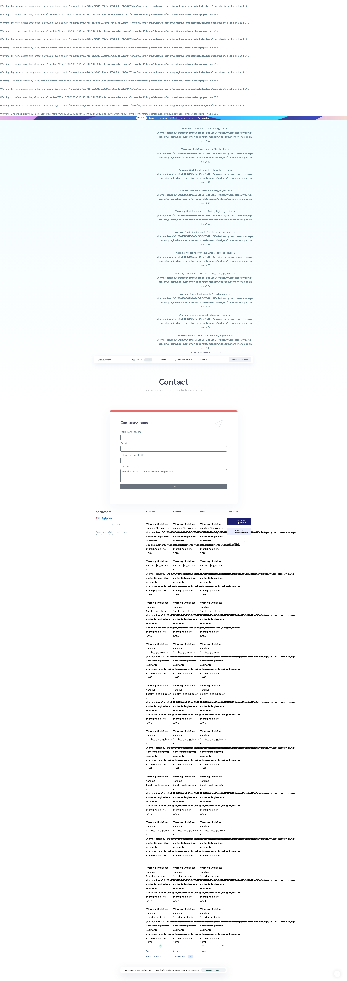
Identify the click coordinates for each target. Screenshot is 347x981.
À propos (177, 946)
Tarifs (163, 359)
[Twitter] (109, 238)
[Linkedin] (95, 238)
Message (125, 466)
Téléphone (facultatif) (132, 455)
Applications (141, 359)
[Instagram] (105, 238)
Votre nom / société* (131, 431)
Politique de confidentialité (199, 352)
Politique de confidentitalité (212, 946)
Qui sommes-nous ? (183, 359)
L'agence (204, 951)
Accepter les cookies (214, 970)
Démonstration (182, 956)
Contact (218, 352)
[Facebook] (100, 238)
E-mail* (124, 443)
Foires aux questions (155, 956)
